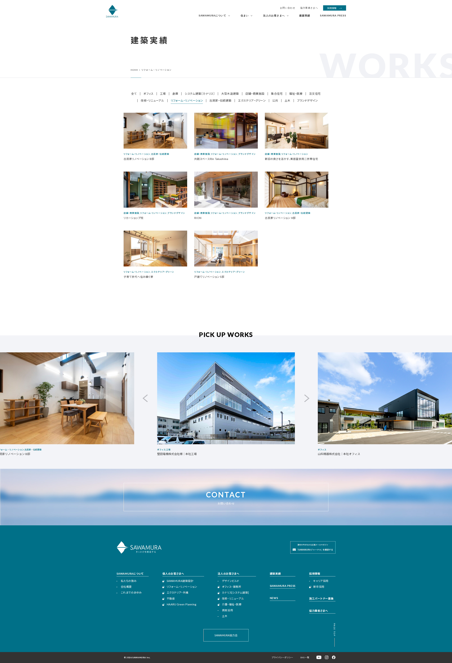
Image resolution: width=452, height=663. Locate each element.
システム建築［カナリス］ (200, 93)
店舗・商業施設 (254, 93)
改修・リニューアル (152, 100)
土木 (287, 100)
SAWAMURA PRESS (283, 585)
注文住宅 (315, 93)
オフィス (148, 93)
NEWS (274, 598)
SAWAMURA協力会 (226, 635)
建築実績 (275, 573)
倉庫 (175, 93)
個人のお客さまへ (173, 573)
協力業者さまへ (309, 8)
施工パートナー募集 (321, 598)
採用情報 (314, 573)
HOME (134, 70)
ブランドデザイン (307, 100)
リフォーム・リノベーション (187, 100)
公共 (275, 100)
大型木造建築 (230, 93)
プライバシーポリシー (282, 657)
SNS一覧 (304, 657)
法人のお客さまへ (228, 573)
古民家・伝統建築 (220, 100)
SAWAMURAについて (130, 573)
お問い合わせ (287, 8)
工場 (163, 93)
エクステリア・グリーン (252, 100)
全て (134, 93)
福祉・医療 (295, 93)
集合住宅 (277, 93)
